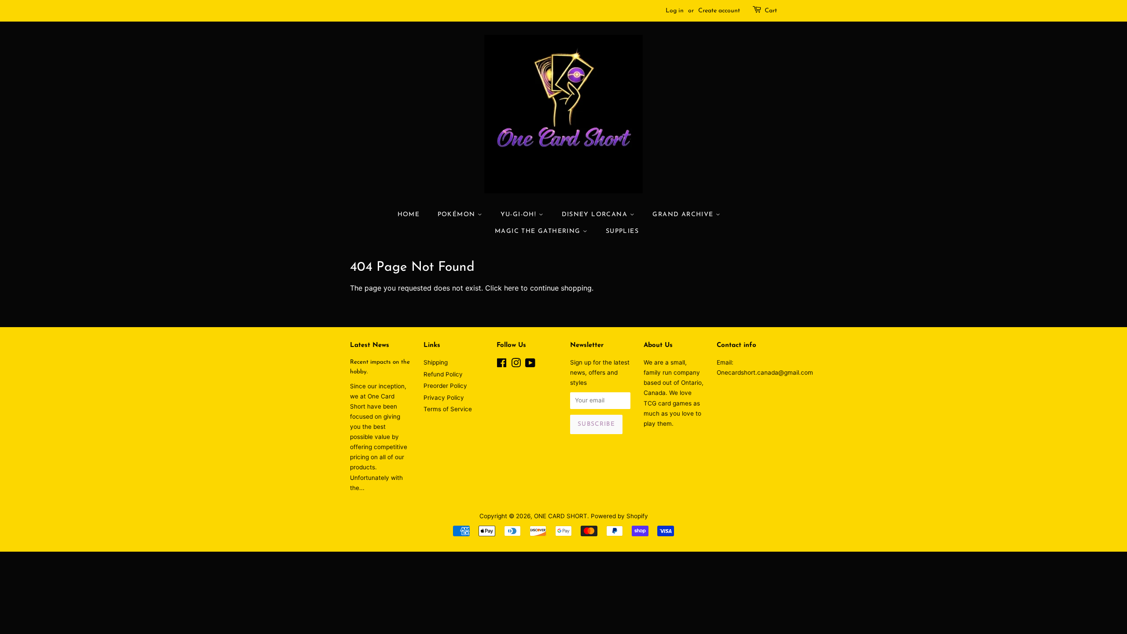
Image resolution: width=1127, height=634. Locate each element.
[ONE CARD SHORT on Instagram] (516, 364)
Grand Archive (684, 214)
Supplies (622, 231)
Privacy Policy (444, 397)
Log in (675, 10)
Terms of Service (448, 409)
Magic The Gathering (539, 231)
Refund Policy (443, 374)
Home (409, 214)
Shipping (436, 362)
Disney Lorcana (596, 214)
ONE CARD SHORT (560, 516)
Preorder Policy (445, 385)
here (511, 288)
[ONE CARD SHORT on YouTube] (530, 364)
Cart (771, 10)
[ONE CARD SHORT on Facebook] (502, 364)
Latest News (369, 345)
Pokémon (458, 214)
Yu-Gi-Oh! (520, 214)
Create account (719, 10)
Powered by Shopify (619, 516)
